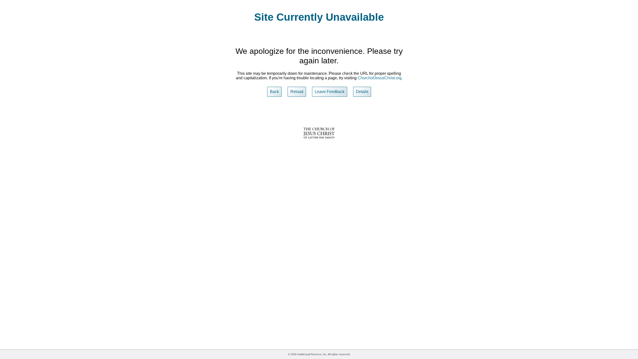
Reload (296, 92)
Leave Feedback (329, 92)
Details (362, 92)
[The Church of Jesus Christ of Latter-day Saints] (319, 142)
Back (274, 92)
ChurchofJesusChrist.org (379, 78)
